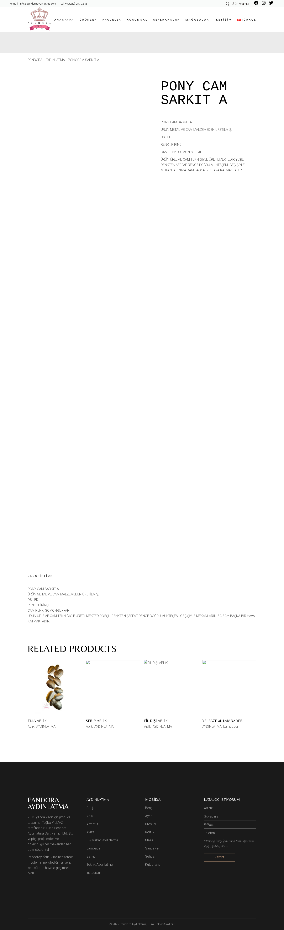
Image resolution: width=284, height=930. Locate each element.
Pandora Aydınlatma (133, 924)
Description (40, 575)
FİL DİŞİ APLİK (156, 720)
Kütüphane (153, 864)
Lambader (230, 726)
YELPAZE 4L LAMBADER (222, 720)
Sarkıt (90, 856)
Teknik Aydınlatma (99, 864)
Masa (149, 840)
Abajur (91, 808)
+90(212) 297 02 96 (76, 3)
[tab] (43, 576)
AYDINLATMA (46, 726)
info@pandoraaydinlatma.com (37, 3)
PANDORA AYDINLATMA (48, 803)
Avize (90, 832)
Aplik (31, 726)
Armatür (92, 824)
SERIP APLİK (96, 720)
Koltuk (149, 832)
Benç (149, 808)
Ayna (148, 816)
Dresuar (150, 824)
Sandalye (152, 848)
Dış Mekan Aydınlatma (102, 840)
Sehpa (149, 856)
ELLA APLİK (37, 720)
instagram (93, 873)
